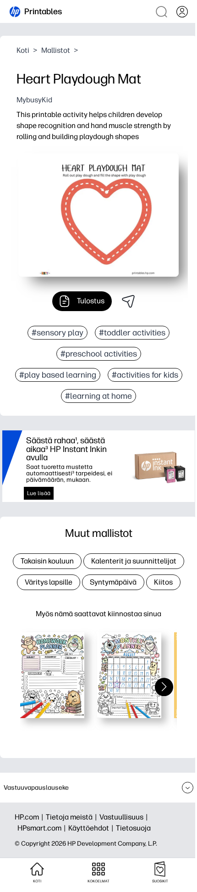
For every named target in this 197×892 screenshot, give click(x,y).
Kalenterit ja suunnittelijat (133, 561)
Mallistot (55, 50)
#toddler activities (132, 333)
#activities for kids (145, 375)
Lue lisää (38, 493)
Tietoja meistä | (72, 817)
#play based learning (57, 375)
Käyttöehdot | (92, 828)
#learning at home (98, 396)
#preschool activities (98, 354)
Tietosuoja (133, 828)
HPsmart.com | (42, 828)
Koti (22, 50)
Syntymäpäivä (113, 582)
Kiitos (163, 582)
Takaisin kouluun (47, 561)
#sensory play (57, 333)
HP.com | (30, 817)
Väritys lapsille (48, 582)
